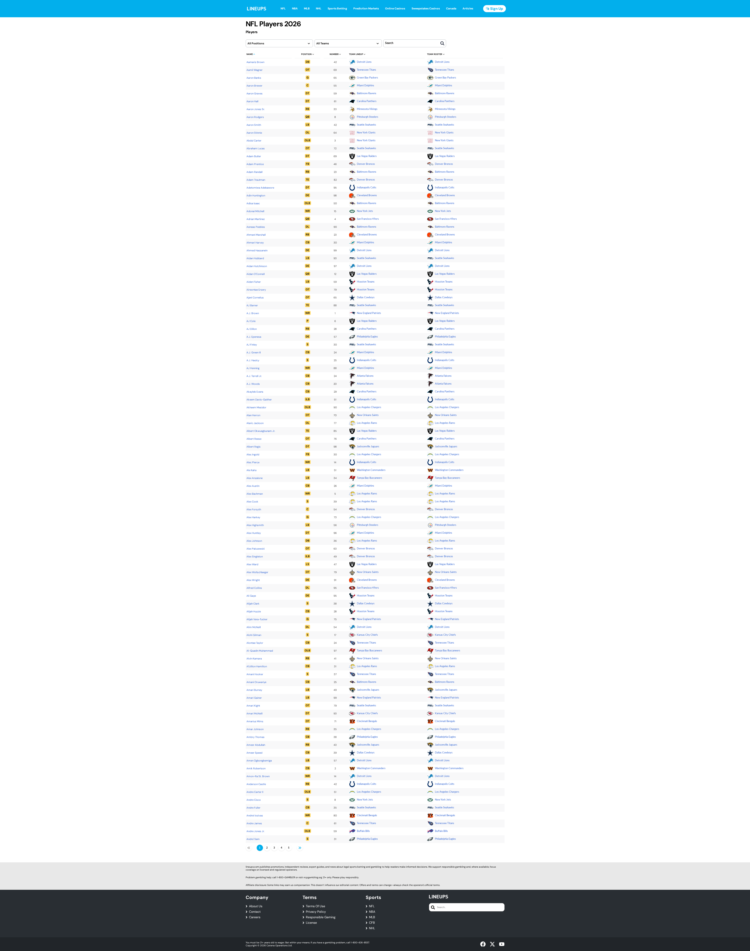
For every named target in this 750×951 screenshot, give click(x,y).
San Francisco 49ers (368, 219)
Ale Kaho (251, 470)
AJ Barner (252, 305)
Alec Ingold (252, 454)
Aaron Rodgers (255, 117)
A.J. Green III (253, 352)
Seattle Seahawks (366, 125)
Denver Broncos (366, 164)
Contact (255, 912)
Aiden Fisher (253, 282)
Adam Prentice (255, 164)
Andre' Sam (253, 839)
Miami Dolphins (365, 85)
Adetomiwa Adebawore (260, 187)
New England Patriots (369, 313)
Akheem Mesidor (256, 407)
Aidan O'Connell (255, 274)
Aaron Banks (253, 77)
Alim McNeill (253, 627)
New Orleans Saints (368, 415)
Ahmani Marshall (256, 234)
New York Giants (366, 132)
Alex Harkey (253, 517)
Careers (254, 917)
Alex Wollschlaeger (257, 572)
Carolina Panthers (366, 101)
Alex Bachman (254, 493)
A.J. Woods (253, 384)
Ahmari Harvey (255, 242)
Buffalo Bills (363, 831)
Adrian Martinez (255, 219)
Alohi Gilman (253, 635)
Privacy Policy (316, 912)
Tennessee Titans (366, 70)
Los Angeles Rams (367, 423)
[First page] (249, 848)
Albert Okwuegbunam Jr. (260, 431)
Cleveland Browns (367, 195)
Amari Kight (253, 705)
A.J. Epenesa (253, 336)
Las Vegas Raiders (367, 156)
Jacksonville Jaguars (368, 446)
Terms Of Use (315, 906)
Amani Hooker (254, 674)
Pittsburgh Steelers (367, 117)
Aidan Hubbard (255, 258)
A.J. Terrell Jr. (254, 376)
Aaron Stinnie (254, 132)
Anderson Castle (256, 784)
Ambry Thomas (255, 737)
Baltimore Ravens (366, 93)
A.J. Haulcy (252, 360)
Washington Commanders (371, 470)
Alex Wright (253, 580)
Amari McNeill (254, 713)
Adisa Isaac (253, 203)
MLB (372, 917)
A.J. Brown (252, 313)
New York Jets (365, 211)
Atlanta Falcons (365, 376)
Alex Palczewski (255, 548)
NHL (372, 928)
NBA (372, 912)
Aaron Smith (253, 125)
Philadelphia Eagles (367, 337)
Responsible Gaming (320, 917)
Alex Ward (252, 564)
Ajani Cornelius (255, 297)
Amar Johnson (255, 729)
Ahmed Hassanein (256, 250)
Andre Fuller (253, 807)
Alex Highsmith (255, 525)
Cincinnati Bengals (367, 721)
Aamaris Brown (255, 62)
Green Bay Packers (367, 78)
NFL (372, 906)
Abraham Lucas (255, 148)
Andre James (254, 823)
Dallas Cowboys (366, 297)
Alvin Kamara (254, 658)
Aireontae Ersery (256, 289)
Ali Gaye (251, 595)
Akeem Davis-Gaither (259, 399)
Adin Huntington (255, 195)
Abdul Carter (253, 140)
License (311, 923)
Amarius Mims (254, 721)
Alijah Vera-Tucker (256, 619)
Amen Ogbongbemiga (259, 760)
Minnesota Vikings (367, 109)
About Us (255, 906)
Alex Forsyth (253, 509)
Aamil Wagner (254, 70)
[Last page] (300, 848)
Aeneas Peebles (255, 227)
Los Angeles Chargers (369, 407)
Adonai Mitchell (255, 211)
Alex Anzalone (254, 478)
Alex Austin (252, 486)
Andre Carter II (254, 792)
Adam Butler (253, 156)
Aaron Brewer (254, 85)
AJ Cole (250, 321)
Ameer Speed (254, 752)
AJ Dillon (251, 329)
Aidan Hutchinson (256, 266)
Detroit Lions (364, 62)
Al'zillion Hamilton (256, 666)
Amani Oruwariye (256, 682)
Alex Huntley (253, 533)
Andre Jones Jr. (255, 831)
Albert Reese (253, 438)
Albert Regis (253, 446)
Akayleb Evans (254, 391)
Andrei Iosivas (254, 815)
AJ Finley (251, 344)
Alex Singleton (254, 556)
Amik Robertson (255, 768)
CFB (372, 923)
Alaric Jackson (255, 423)
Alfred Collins (254, 588)
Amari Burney (254, 690)
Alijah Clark (252, 603)
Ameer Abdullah (255, 745)
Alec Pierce (252, 462)
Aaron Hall (252, 101)
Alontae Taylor (254, 643)
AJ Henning (252, 368)
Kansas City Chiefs (367, 635)
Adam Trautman (255, 179)
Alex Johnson (254, 541)
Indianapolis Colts (366, 187)
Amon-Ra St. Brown (258, 776)
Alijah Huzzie (253, 611)
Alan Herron (253, 415)
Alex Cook (252, 501)
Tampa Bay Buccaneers (369, 478)
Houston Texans (366, 282)
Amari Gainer (254, 697)
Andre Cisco (253, 799)
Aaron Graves (254, 93)
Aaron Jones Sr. (255, 109)
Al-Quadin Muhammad (259, 650)
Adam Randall (254, 172)
